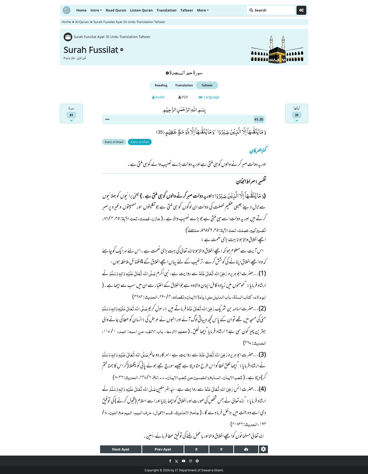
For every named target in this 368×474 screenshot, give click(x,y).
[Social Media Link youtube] (184, 461)
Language (211, 97)
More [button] (201, 10)
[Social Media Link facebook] (170, 461)
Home (81, 10)
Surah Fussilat (91, 49)
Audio (160, 97)
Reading (161, 85)
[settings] (263, 449)
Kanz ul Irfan (140, 142)
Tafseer (186, 10)
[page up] (196, 449)
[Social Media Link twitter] (177, 461)
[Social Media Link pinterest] (197, 461)
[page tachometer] (246, 449)
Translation (167, 10)
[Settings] (301, 10)
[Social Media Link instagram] (191, 461)
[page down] (221, 449)
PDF (185, 97)
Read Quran (116, 10)
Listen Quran (141, 10)
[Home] (66, 9)
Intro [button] (94, 10)
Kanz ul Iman (114, 142)
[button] (107, 119)
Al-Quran (82, 22)
